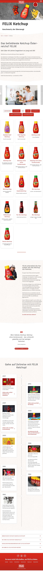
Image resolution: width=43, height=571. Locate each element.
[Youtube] (21, 556)
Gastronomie (23, 562)
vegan (28, 111)
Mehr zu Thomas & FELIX (21, 348)
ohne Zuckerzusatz (15, 114)
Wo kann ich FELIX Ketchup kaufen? (11, 547)
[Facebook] (18, 556)
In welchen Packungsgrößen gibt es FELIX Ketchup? (16, 543)
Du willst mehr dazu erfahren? (29, 314)
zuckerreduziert (28, 114)
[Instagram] (25, 556)
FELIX (2, 35)
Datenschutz (35, 562)
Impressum (29, 562)
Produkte (6, 35)
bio (23, 111)
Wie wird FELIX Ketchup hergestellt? (12, 539)
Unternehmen (16, 562)
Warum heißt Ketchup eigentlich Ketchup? (13, 536)
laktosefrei (7, 111)
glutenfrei (16, 111)
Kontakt (6, 562)
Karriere (11, 562)
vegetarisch (35, 111)
